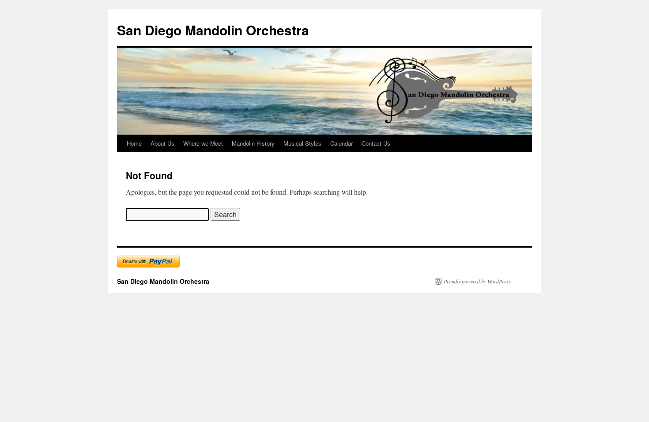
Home (134, 143)
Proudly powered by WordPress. (478, 281)
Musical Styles (302, 143)
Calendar (341, 143)
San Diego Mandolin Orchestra (213, 29)
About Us (162, 143)
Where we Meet (203, 143)
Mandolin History (253, 143)
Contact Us (376, 143)
